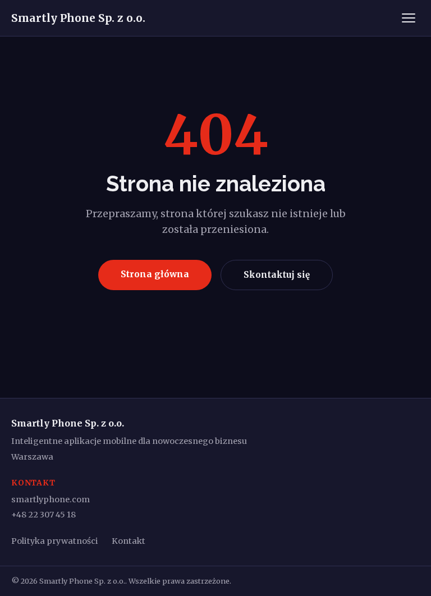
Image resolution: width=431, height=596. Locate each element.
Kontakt (128, 541)
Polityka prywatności (54, 541)
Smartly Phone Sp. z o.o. (78, 18)
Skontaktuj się (277, 274)
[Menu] (408, 18)
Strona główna (155, 274)
